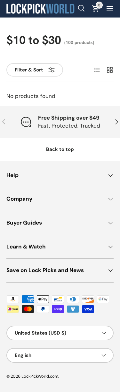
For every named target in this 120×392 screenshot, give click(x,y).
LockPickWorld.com (39, 376)
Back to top (60, 149)
